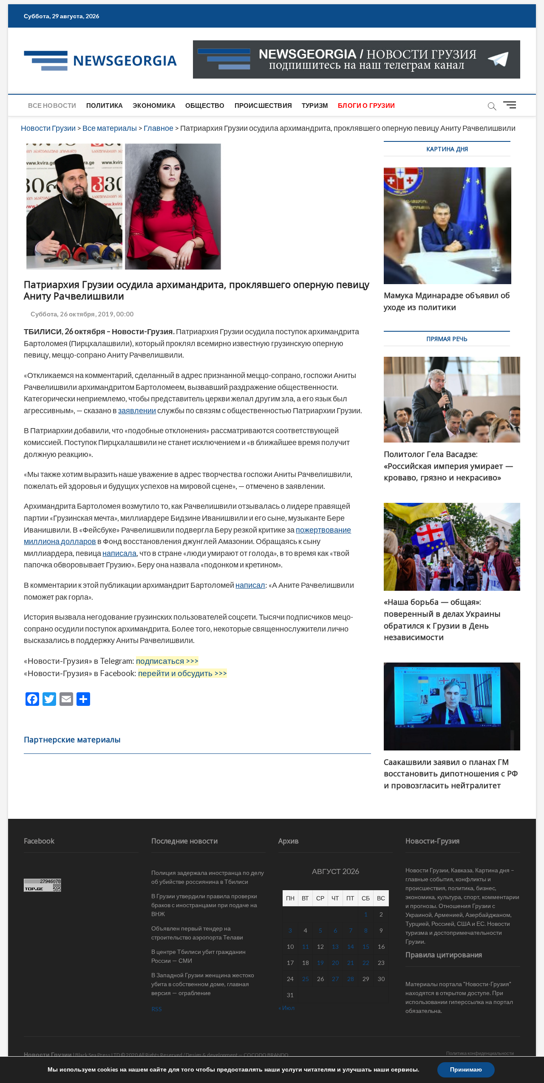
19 (320, 962)
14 (350, 946)
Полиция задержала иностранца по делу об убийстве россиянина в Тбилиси (207, 877)
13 (335, 946)
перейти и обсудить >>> (182, 673)
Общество (205, 105)
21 (350, 962)
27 (335, 978)
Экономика (154, 105)
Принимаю (466, 1070)
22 (366, 962)
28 (350, 978)
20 (335, 962)
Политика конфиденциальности (480, 1053)
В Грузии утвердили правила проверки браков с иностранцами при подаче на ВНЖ (204, 904)
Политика (104, 105)
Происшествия (263, 105)
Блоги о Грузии (366, 105)
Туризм (315, 105)
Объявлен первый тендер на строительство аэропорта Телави (197, 933)
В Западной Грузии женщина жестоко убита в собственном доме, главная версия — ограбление (202, 983)
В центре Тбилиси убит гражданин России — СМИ (198, 956)
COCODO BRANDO (266, 1055)
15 (366, 946)
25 (305, 978)
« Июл (286, 1007)
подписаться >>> (167, 661)
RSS (156, 1008)
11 (305, 946)
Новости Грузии (48, 1054)
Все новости (52, 105)
